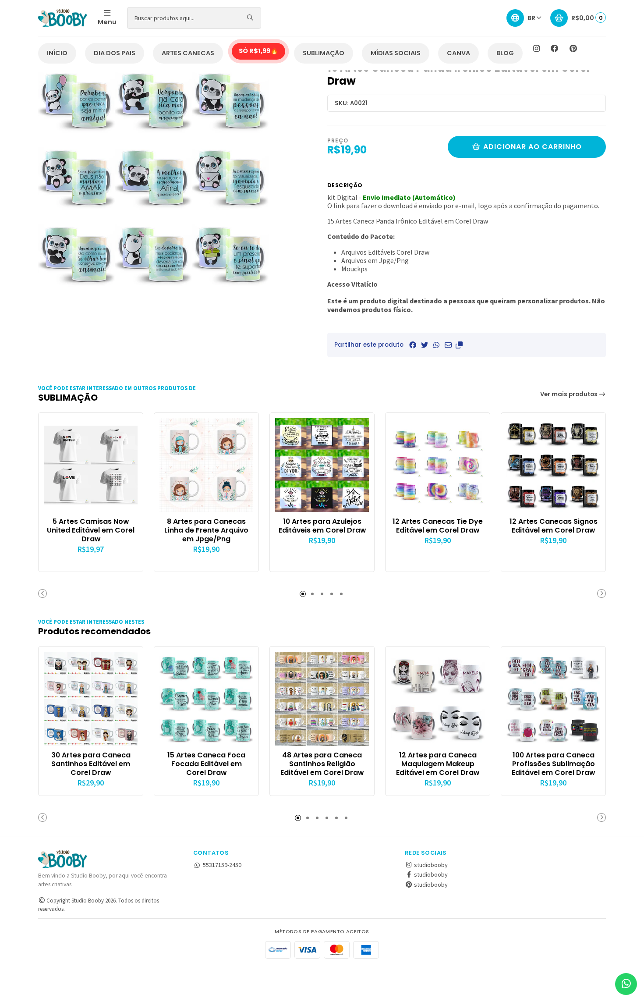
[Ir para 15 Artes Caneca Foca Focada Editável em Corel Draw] (206, 699)
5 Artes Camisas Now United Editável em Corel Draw (90, 530)
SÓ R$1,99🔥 (258, 50)
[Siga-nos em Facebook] (554, 48)
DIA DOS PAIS (114, 53)
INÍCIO (57, 53)
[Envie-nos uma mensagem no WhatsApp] (626, 984)
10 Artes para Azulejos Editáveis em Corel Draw (322, 526)
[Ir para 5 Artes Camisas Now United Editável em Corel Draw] (91, 465)
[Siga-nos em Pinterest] (573, 48)
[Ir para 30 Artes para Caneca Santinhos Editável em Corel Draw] (91, 699)
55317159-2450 (222, 865)
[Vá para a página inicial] (62, 18)
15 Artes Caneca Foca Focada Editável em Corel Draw (206, 764)
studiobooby (430, 865)
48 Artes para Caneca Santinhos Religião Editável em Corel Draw (322, 764)
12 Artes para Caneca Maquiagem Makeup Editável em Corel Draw (437, 764)
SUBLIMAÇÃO (323, 53)
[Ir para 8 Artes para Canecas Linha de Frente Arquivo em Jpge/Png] (206, 465)
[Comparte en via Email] (448, 344)
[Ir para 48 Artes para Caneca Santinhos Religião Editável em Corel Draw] (322, 699)
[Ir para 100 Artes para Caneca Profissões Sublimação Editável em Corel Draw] (553, 699)
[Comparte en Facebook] (412, 344)
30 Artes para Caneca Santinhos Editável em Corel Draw (91, 764)
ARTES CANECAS (188, 53)
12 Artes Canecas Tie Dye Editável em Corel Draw (438, 526)
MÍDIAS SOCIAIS (396, 53)
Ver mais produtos (569, 394)
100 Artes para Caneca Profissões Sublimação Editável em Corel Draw (553, 764)
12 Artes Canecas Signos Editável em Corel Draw (554, 526)
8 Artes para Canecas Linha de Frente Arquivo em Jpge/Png (206, 530)
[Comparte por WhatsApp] (436, 344)
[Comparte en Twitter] (424, 344)
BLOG (505, 53)
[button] (459, 344)
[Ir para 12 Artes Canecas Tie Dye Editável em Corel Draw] (438, 465)
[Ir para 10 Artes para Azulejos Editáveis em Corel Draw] (322, 465)
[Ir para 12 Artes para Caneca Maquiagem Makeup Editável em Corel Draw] (438, 699)
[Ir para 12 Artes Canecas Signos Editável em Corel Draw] (553, 465)
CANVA (458, 53)
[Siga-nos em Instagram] (536, 48)
